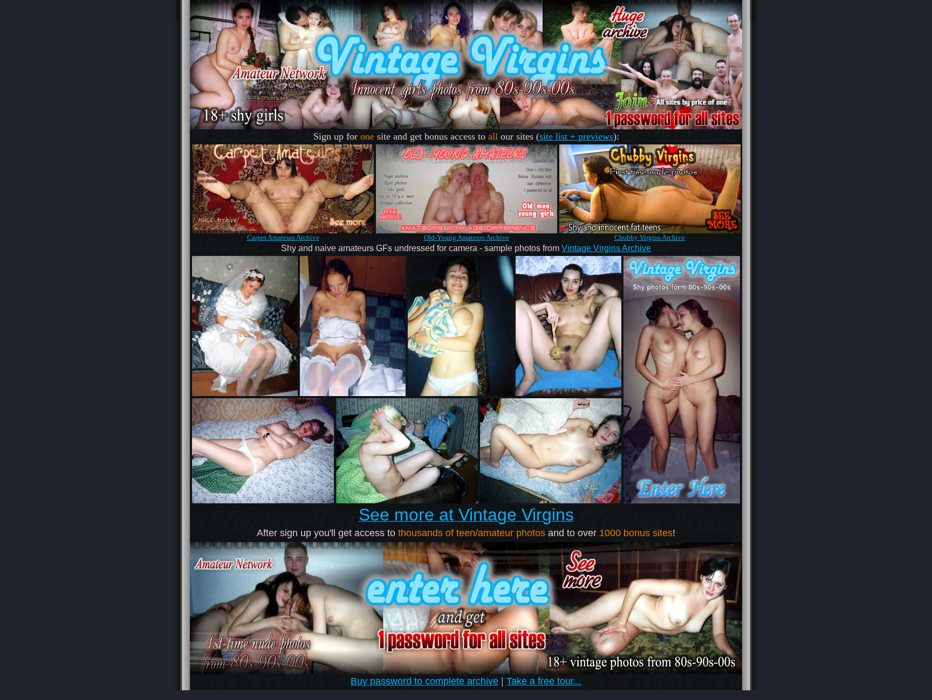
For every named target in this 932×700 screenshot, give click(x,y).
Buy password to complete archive (424, 681)
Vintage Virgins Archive (606, 248)
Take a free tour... (543, 681)
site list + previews (576, 136)
